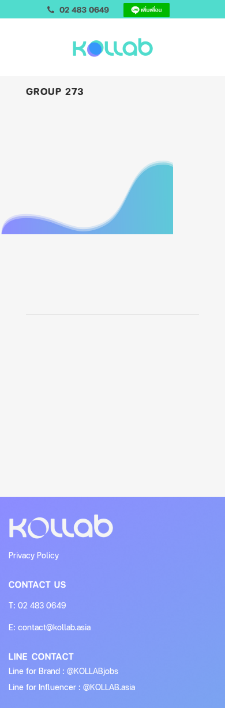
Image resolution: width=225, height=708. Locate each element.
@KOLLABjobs (92, 670)
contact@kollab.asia (54, 627)
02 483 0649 (42, 605)
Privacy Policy (34, 555)
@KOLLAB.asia (109, 687)
